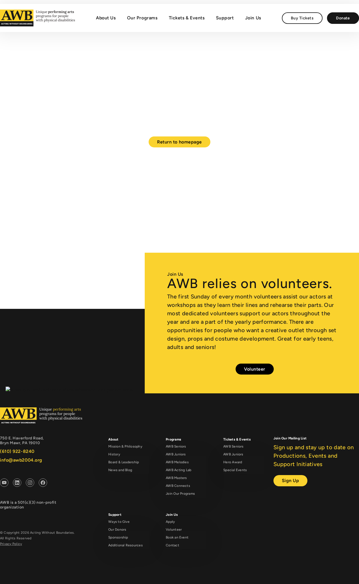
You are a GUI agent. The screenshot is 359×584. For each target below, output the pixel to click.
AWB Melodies (177, 462)
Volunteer (254, 369)
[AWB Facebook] (43, 483)
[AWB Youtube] (4, 483)
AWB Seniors (176, 446)
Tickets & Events (187, 17)
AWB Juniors (176, 454)
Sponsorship (118, 537)
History (114, 454)
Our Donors (117, 529)
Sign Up (290, 480)
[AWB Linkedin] (17, 483)
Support (225, 17)
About (113, 439)
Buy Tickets (302, 18)
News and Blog (120, 470)
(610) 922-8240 (17, 451)
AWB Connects (178, 486)
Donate (343, 18)
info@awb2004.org (21, 460)
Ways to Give (119, 522)
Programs (173, 439)
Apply (170, 522)
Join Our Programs (180, 494)
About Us (106, 17)
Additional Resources (125, 545)
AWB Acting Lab (178, 470)
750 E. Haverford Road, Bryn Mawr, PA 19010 (22, 440)
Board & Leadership (123, 462)
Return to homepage (179, 142)
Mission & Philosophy (125, 446)
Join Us (253, 17)
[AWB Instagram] (30, 483)
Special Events (235, 470)
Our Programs (142, 17)
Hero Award (232, 462)
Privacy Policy (11, 544)
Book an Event (177, 537)
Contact (172, 545)
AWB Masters (176, 478)
